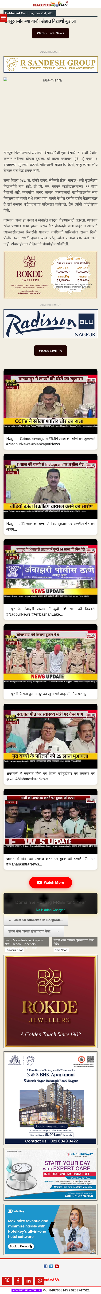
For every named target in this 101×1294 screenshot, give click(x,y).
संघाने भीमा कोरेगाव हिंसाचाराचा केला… (33, 931)
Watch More (54, 882)
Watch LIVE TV (50, 351)
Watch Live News (50, 33)
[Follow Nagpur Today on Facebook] (45, 1266)
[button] (50, 409)
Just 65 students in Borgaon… (35, 920)
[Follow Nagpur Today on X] (51, 1266)
